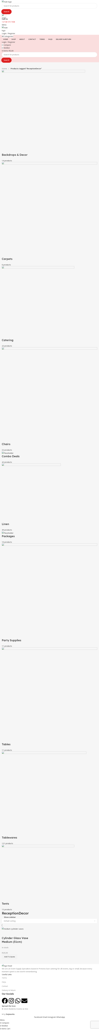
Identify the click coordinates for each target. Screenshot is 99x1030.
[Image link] (7, 965)
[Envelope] (24, 1001)
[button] (9, 956)
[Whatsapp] (18, 1001)
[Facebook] (5, 1001)
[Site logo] (7, 1)
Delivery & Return (9, 990)
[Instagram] (11, 1001)
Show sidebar (10, 917)
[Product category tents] (49, 490)
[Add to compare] (5, 933)
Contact (5, 986)
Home (4, 68)
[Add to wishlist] (18, 933)
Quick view (11, 933)
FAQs (4, 982)
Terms (4, 978)
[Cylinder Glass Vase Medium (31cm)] (13, 928)
